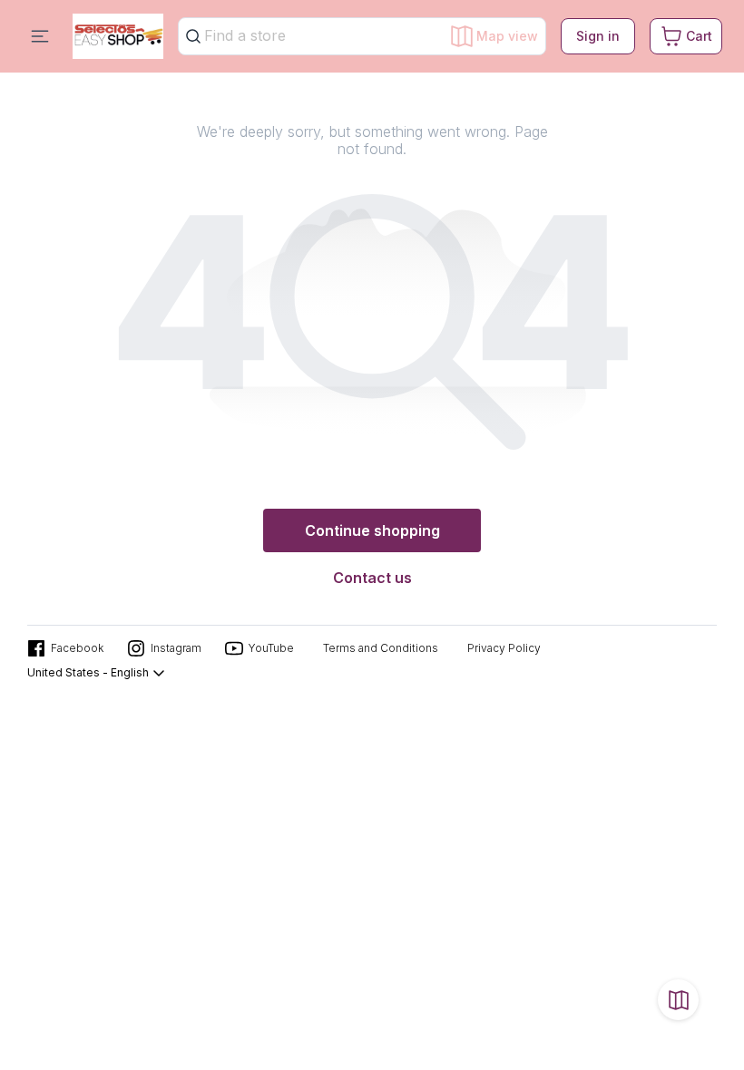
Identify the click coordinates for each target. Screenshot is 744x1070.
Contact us (372, 578)
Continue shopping (372, 530)
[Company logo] (118, 36)
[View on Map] (678, 999)
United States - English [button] (88, 672)
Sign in (598, 36)
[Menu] (40, 36)
